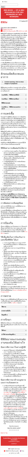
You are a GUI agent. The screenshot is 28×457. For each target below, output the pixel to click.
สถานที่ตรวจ (14, 303)
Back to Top (4, 433)
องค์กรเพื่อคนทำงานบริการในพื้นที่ (13, 408)
